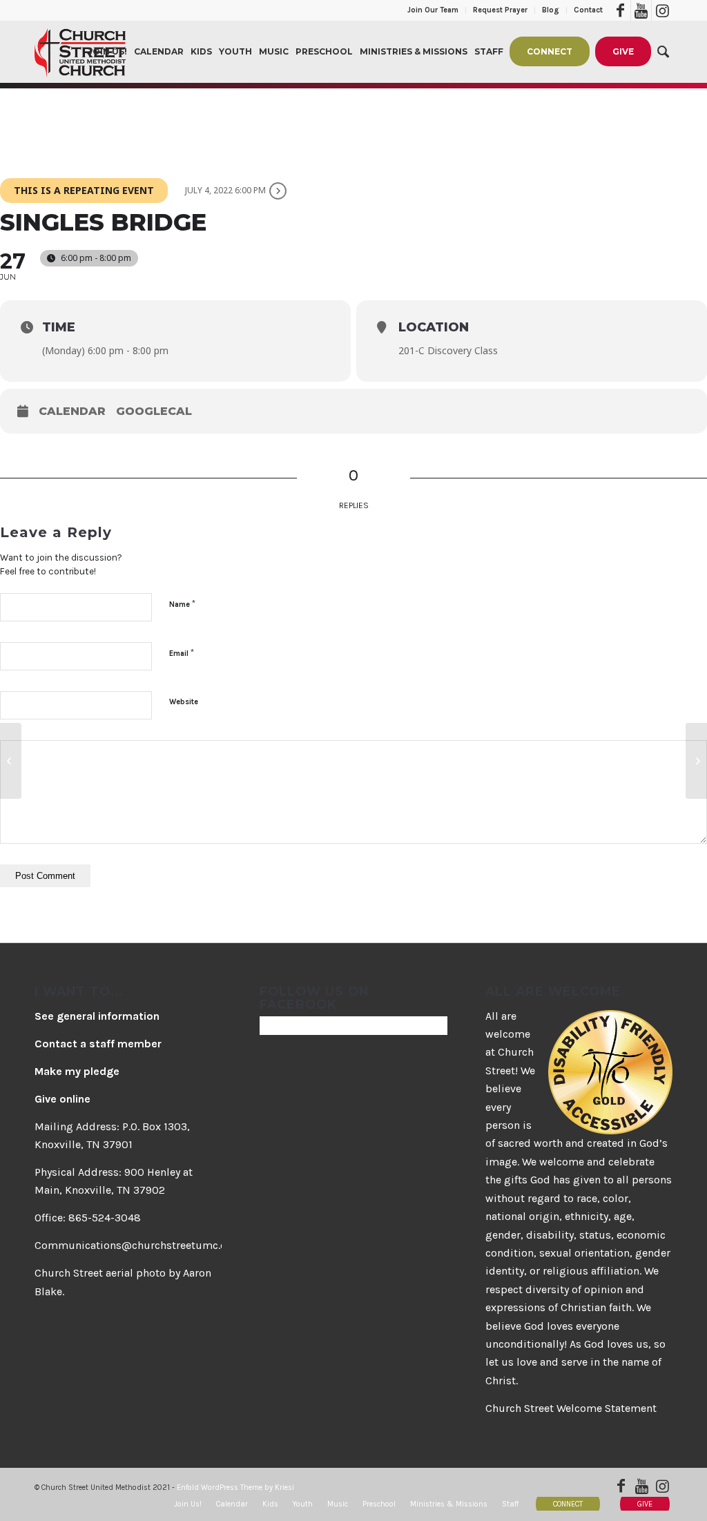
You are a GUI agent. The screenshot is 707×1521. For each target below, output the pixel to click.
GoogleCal (154, 411)
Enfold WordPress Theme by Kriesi (235, 1487)
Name (182, 604)
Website (183, 701)
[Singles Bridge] (10, 761)
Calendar (72, 411)
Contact (588, 10)
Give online (62, 1098)
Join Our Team (432, 10)
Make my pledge (77, 1071)
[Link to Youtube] (641, 10)
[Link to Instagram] (662, 10)
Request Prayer (500, 10)
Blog (550, 10)
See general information (97, 1016)
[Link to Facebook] (620, 10)
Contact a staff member (98, 1043)
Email (181, 653)
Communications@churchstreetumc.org (136, 1245)
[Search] (663, 52)
